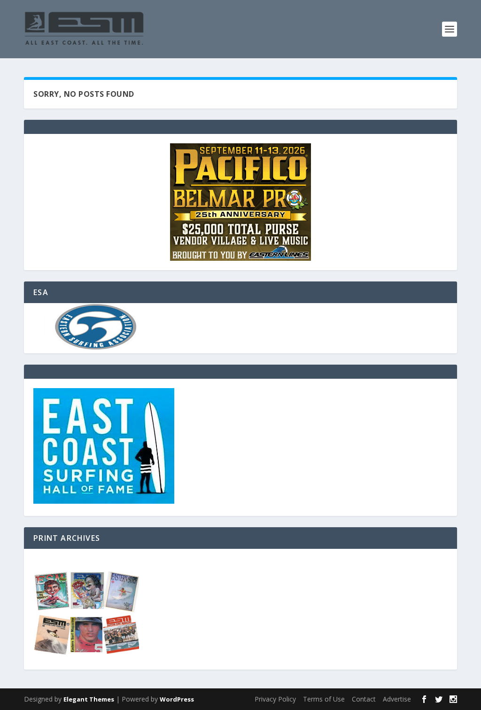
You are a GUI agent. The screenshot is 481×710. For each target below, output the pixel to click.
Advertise (397, 698)
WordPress (177, 699)
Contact (364, 698)
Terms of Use (324, 698)
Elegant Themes (88, 699)
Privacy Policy (275, 698)
